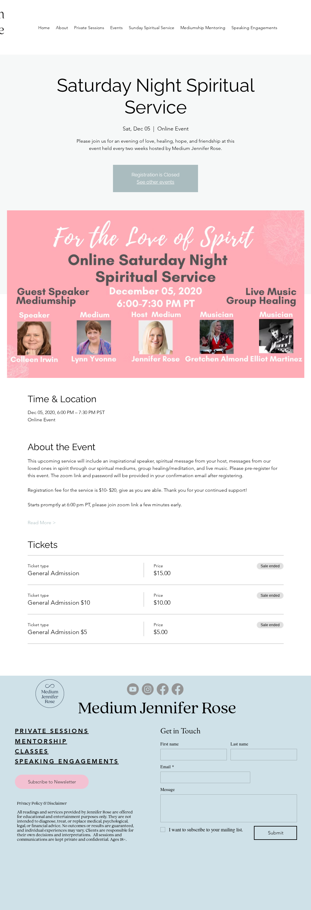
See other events (155, 182)
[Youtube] (133, 689)
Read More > (42, 522)
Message (167, 789)
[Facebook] (163, 689)
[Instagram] (148, 689)
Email (167, 766)
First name (169, 743)
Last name (239, 743)
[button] (52, 782)
